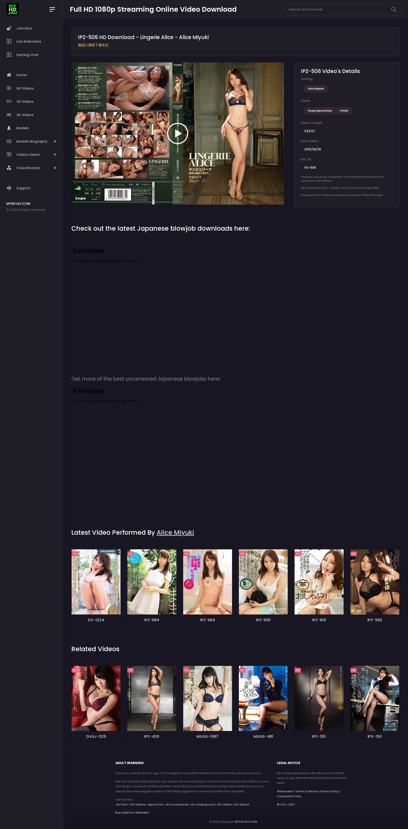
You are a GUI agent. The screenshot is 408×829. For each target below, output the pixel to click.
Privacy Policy (329, 791)
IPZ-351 (319, 736)
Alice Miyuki (316, 88)
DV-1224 (96, 620)
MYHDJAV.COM (246, 822)
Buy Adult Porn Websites (132, 813)
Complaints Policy (289, 796)
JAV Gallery (137, 804)
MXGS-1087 (207, 736)
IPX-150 (375, 736)
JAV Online (224, 804)
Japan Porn (155, 804)
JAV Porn (121, 804)
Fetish (344, 110)
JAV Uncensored (176, 804)
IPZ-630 (263, 620)
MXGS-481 (263, 736)
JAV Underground (202, 804)
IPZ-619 (319, 620)
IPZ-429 (151, 736)
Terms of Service (307, 791)
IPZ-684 (151, 620)
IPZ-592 (374, 620)
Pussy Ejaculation (320, 110)
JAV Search (241, 804)
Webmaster (285, 791)
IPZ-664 (207, 620)
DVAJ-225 (96, 736)
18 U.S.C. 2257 (286, 804)
